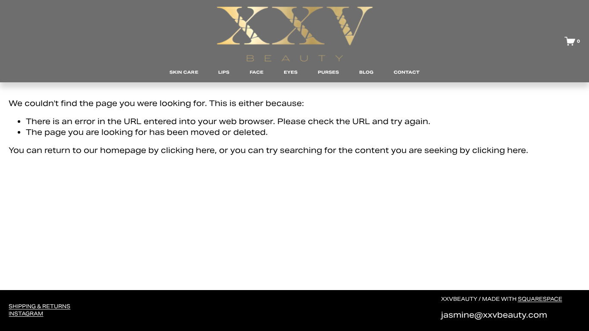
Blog (366, 72)
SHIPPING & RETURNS (39, 306)
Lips (223, 72)
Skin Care (183, 72)
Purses (328, 72)
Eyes (291, 72)
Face (256, 72)
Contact (407, 72)
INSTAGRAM (26, 313)
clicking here (188, 150)
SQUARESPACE (540, 299)
